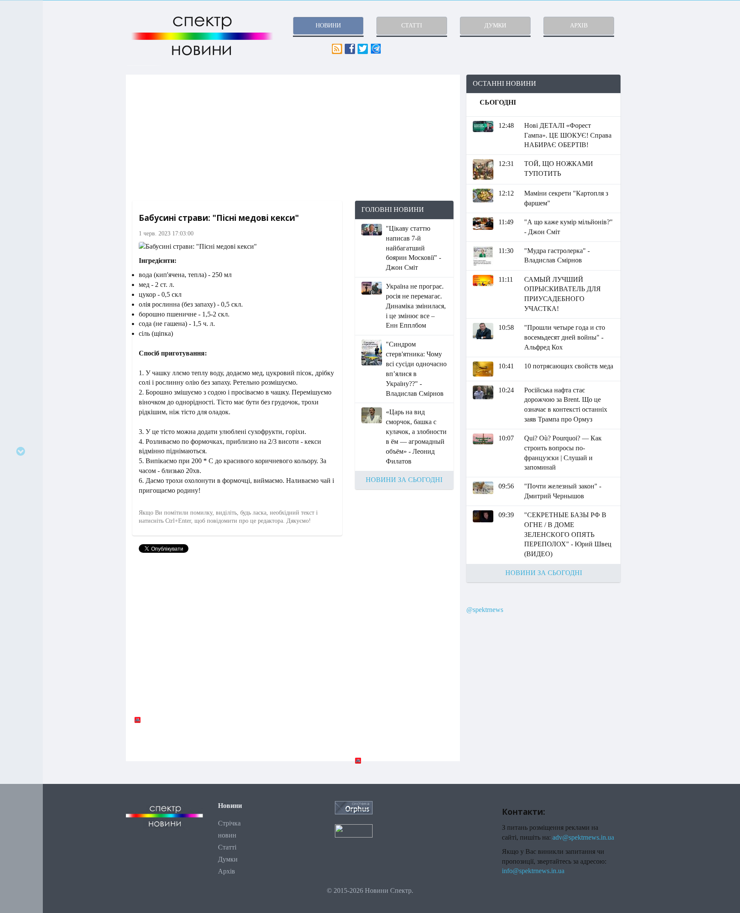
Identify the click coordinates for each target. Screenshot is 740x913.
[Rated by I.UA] (354, 830)
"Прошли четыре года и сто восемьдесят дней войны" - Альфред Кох (564, 337)
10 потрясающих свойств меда (568, 366)
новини (328, 25)
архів (579, 25)
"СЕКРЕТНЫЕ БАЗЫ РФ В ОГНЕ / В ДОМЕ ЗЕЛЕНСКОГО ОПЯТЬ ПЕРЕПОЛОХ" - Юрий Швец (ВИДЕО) (568, 534)
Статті (227, 847)
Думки (228, 859)
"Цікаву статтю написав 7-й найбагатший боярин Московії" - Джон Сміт (413, 248)
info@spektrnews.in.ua (533, 870)
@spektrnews (484, 609)
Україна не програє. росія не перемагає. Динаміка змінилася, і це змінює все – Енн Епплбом (416, 306)
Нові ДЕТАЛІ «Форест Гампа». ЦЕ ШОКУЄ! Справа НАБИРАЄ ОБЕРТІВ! (568, 135)
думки (495, 25)
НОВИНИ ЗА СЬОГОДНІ (404, 479)
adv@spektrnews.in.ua (583, 837)
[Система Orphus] (354, 807)
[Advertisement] (293, 138)
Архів (226, 871)
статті (411, 25)
